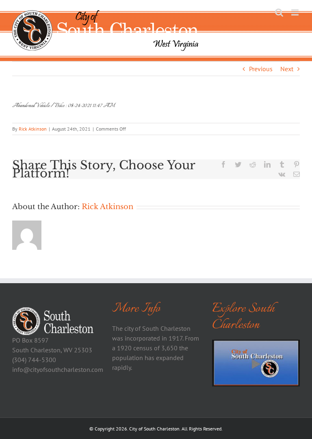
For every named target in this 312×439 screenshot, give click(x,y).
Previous (261, 69)
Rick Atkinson (33, 129)
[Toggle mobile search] (279, 12)
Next (286, 69)
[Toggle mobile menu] (295, 12)
